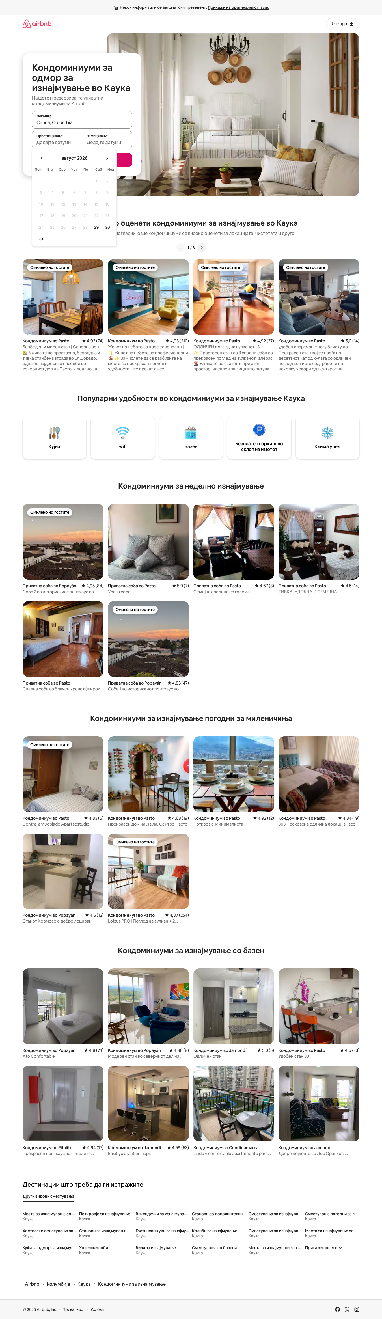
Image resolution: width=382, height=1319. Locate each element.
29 (96, 227)
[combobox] (82, 122)
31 (41, 238)
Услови (97, 1309)
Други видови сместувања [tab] (48, 1196)
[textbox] (56, 142)
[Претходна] (180, 247)
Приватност (73, 1309)
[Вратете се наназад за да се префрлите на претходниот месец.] (42, 158)
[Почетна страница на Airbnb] (37, 24)
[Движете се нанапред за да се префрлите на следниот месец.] (107, 158)
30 (107, 227)
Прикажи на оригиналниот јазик (238, 7)
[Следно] (201, 247)
